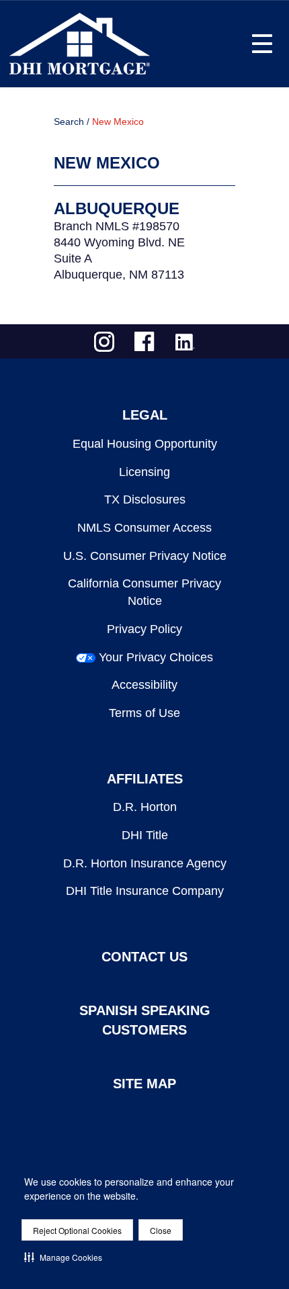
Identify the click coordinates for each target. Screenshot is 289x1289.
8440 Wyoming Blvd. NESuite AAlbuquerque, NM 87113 (119, 258)
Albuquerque (116, 208)
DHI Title (145, 835)
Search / (71, 121)
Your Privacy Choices (156, 657)
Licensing (144, 472)
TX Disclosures (144, 499)
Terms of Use (144, 713)
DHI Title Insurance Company (145, 891)
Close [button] (160, 1230)
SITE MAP (144, 1083)
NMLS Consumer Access (144, 527)
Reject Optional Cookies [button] (77, 1230)
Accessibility (144, 684)
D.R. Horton (145, 807)
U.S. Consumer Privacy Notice (144, 556)
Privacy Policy (144, 629)
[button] (63, 1257)
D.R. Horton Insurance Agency (144, 863)
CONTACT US (144, 956)
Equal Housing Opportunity (145, 443)
